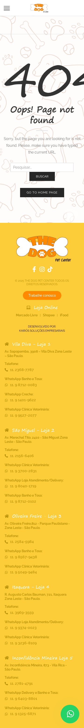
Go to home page (42, 192)
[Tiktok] (50, 269)
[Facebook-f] (34, 269)
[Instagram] (42, 269)
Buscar (42, 176)
